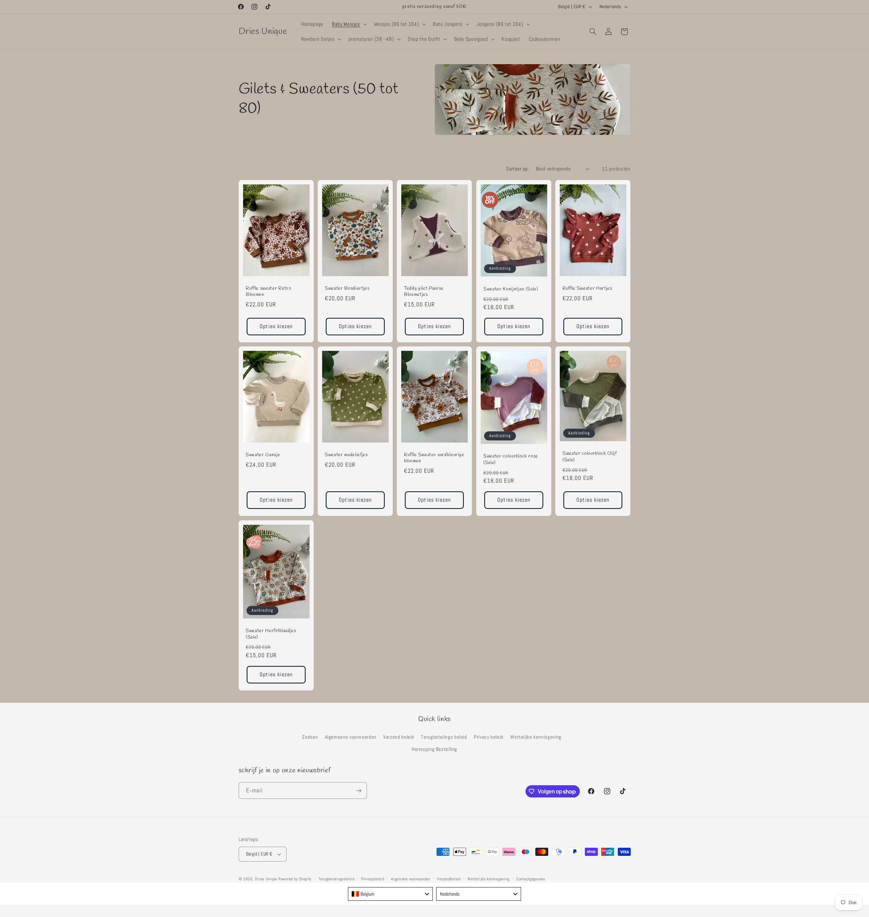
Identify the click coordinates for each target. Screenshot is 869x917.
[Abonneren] (358, 790)
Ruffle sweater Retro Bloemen (268, 292)
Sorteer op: (517, 169)
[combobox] (390, 894)
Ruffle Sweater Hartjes (587, 289)
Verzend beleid (398, 737)
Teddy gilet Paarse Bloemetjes (424, 292)
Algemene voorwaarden (410, 879)
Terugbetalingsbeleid (336, 879)
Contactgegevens (531, 879)
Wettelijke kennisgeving (535, 737)
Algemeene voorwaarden (350, 737)
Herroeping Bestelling (434, 749)
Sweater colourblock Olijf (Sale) (589, 457)
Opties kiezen (276, 326)
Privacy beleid (488, 737)
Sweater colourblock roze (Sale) (510, 460)
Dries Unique (266, 879)
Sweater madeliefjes (346, 455)
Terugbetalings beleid (444, 737)
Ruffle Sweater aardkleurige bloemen (434, 458)
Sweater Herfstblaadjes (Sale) (271, 634)
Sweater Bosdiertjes (347, 289)
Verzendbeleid (449, 879)
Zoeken (310, 737)
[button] (349, 24)
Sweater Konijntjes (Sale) (510, 289)
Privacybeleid (372, 879)
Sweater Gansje (263, 455)
